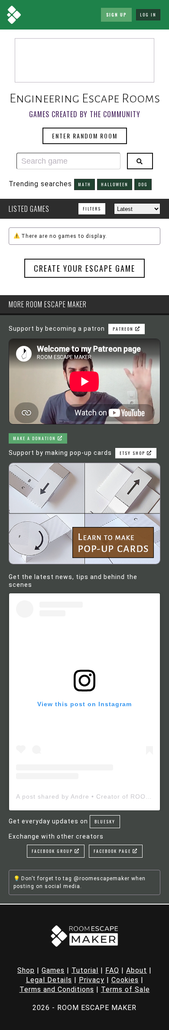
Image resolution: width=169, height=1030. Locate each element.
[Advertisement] (84, 60)
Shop (26, 970)
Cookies (125, 980)
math (84, 184)
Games (53, 970)
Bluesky (104, 821)
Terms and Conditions (57, 989)
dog (143, 184)
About (136, 970)
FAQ (112, 970)
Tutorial (85, 970)
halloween (114, 184)
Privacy (91, 980)
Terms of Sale (125, 989)
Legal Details (49, 980)
